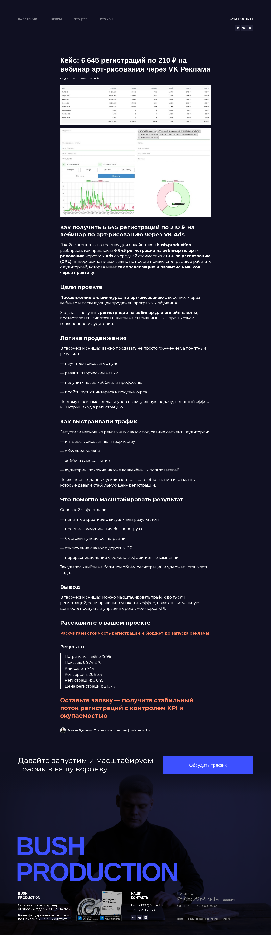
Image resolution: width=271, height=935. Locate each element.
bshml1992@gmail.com (149, 905)
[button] (208, 765)
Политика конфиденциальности (196, 895)
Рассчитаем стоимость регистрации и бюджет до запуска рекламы (134, 633)
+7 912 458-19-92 (144, 910)
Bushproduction (29, 895)
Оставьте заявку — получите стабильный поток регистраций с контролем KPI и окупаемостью (127, 708)
